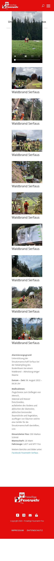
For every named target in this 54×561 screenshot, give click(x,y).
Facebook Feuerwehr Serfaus (25, 452)
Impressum (17, 530)
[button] (48, 5)
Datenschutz (35, 530)
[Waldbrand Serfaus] (27, 88)
